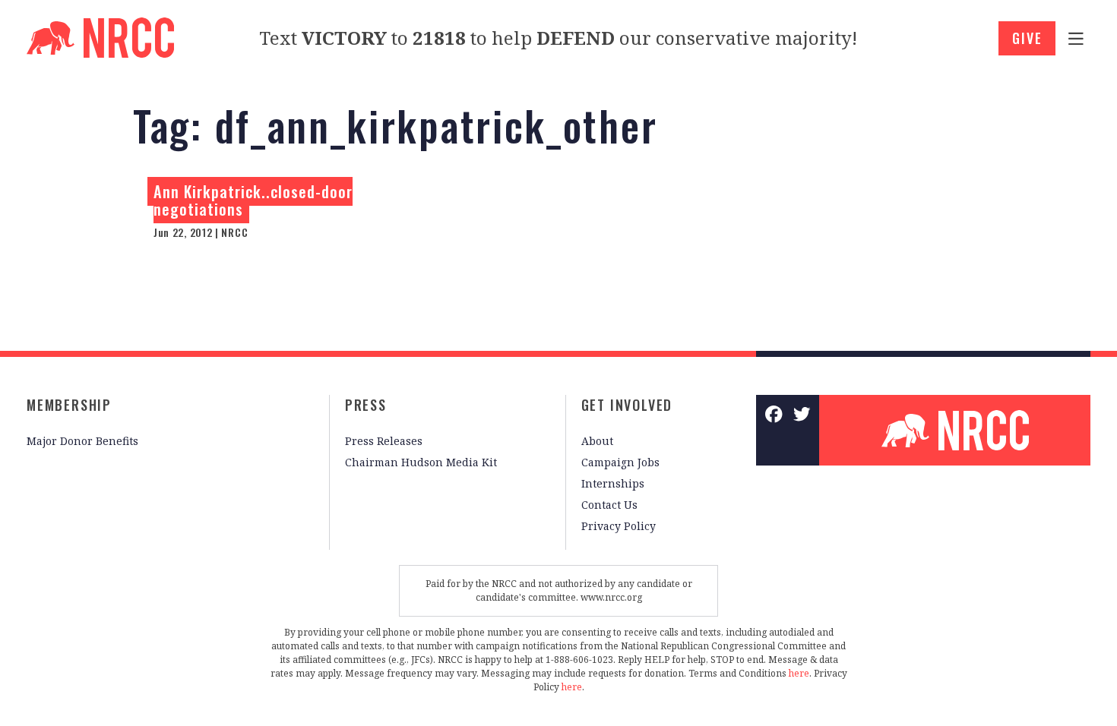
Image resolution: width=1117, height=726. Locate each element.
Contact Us (609, 504)
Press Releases (383, 441)
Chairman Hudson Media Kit (421, 462)
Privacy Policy (618, 526)
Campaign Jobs (620, 462)
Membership (69, 405)
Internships (612, 483)
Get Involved (627, 405)
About (597, 441)
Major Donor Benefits (82, 441)
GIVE (1027, 38)
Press (366, 405)
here (799, 673)
